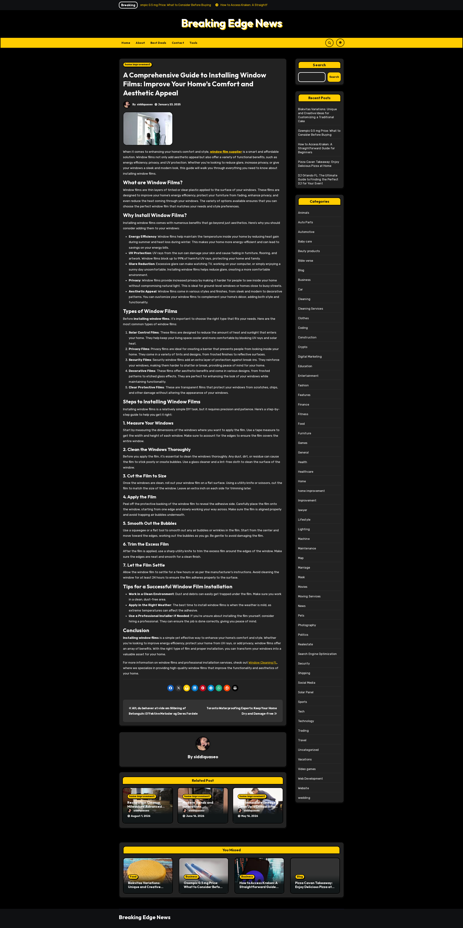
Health (302, 462)
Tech (301, 711)
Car (300, 289)
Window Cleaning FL (263, 662)
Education (305, 366)
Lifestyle (304, 519)
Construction (307, 337)
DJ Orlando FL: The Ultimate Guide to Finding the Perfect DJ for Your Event (318, 179)
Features (304, 395)
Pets (301, 615)
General (303, 452)
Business (304, 280)
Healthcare (305, 471)
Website (303, 788)
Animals (303, 212)
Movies (302, 587)
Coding (303, 328)
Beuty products (309, 251)
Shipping (304, 673)
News (302, 606)
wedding (304, 798)
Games (302, 443)
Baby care (305, 241)
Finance (303, 404)
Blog (301, 270)
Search (319, 65)
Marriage (304, 567)
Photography (307, 625)
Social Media (306, 682)
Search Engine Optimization (317, 654)
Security (304, 663)
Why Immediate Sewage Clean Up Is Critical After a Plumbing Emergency (257, 806)
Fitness (303, 414)
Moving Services (309, 596)
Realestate (305, 644)
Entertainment (308, 375)
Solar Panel (306, 692)
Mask (301, 577)
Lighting (304, 529)
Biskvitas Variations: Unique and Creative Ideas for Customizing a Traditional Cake (146, 889)
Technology (306, 721)
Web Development (310, 778)
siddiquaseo (145, 104)
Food (301, 423)
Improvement (307, 500)
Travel (302, 740)
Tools (193, 43)
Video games (307, 769)
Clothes (303, 318)
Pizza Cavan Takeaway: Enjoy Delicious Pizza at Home (314, 887)
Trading (303, 730)
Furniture (304, 433)
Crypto (302, 347)
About (140, 43)
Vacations (305, 759)
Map (301, 558)
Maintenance (307, 548)
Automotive (306, 232)
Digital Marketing (310, 356)
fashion (303, 385)
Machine (304, 539)
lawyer (302, 510)
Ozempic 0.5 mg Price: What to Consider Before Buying (203, 887)
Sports (302, 702)
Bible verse (305, 260)
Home (126, 43)
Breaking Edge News (231, 23)
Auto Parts (305, 222)
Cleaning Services (310, 308)
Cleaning (304, 299)
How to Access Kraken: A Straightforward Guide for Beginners (316, 148)
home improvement (137, 64)
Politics (303, 634)
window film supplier (226, 151)
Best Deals (158, 43)
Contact (178, 43)
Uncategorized (308, 750)
